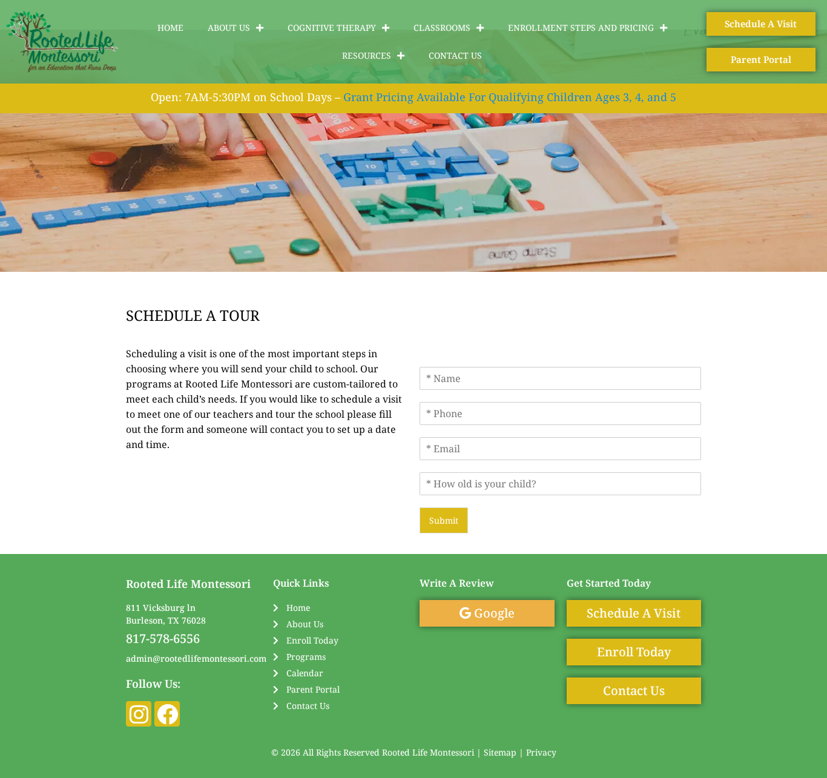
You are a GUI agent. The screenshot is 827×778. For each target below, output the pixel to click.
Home (170, 27)
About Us (229, 27)
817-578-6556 (163, 638)
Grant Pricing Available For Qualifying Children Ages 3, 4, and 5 (509, 97)
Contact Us (455, 55)
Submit (443, 520)
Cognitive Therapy (332, 27)
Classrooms (442, 27)
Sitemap (500, 752)
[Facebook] (167, 714)
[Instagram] (138, 714)
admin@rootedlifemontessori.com (196, 658)
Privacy (541, 752)
